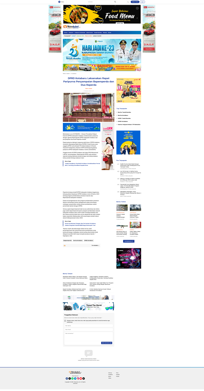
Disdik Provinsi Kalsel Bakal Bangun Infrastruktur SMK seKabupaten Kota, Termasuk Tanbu (130, 165)
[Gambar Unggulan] (88, 121)
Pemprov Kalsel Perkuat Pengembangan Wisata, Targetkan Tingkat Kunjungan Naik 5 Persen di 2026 (122, 218)
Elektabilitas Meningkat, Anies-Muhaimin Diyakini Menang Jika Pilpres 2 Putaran (130, 193)
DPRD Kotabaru (88, 240)
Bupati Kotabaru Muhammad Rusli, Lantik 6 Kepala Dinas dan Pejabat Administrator (74, 289)
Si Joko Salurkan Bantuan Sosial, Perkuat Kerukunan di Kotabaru (100, 289)
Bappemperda (67, 240)
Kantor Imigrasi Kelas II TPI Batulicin (129, 124)
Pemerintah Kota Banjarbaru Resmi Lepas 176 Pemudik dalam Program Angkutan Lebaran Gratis (129, 186)
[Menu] (59, 1)
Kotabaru (73, 73)
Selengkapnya (128, 241)
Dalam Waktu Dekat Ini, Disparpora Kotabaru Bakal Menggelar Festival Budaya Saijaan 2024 (135, 234)
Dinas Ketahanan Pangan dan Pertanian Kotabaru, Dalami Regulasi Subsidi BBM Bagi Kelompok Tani (80, 224)
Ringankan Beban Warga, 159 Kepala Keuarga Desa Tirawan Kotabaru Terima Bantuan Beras (75, 277)
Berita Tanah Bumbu (124, 112)
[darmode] (128, 2)
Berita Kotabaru (77, 240)
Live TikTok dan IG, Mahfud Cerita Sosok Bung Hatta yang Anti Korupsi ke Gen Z (130, 173)
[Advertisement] (81, 179)
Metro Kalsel (66, 73)
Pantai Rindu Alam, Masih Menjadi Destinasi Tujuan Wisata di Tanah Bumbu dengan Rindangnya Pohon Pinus (135, 219)
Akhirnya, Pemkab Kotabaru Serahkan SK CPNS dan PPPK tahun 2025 (130, 179)
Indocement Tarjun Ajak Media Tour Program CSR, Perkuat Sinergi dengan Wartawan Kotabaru (101, 284)
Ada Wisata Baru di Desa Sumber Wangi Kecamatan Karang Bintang (121, 233)
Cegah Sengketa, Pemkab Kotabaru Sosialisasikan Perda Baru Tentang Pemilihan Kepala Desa (82, 164)
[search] (115, 1)
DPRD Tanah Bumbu (124, 118)
